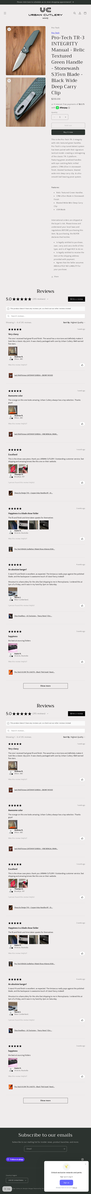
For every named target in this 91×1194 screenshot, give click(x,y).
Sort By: (66, 322)
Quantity (54, 112)
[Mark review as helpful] (82, 365)
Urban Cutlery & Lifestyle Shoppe (22, 1188)
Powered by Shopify (40, 1188)
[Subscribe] (64, 1149)
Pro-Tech (55, 33)
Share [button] (56, 277)
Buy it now (68, 132)
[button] (5, 13)
